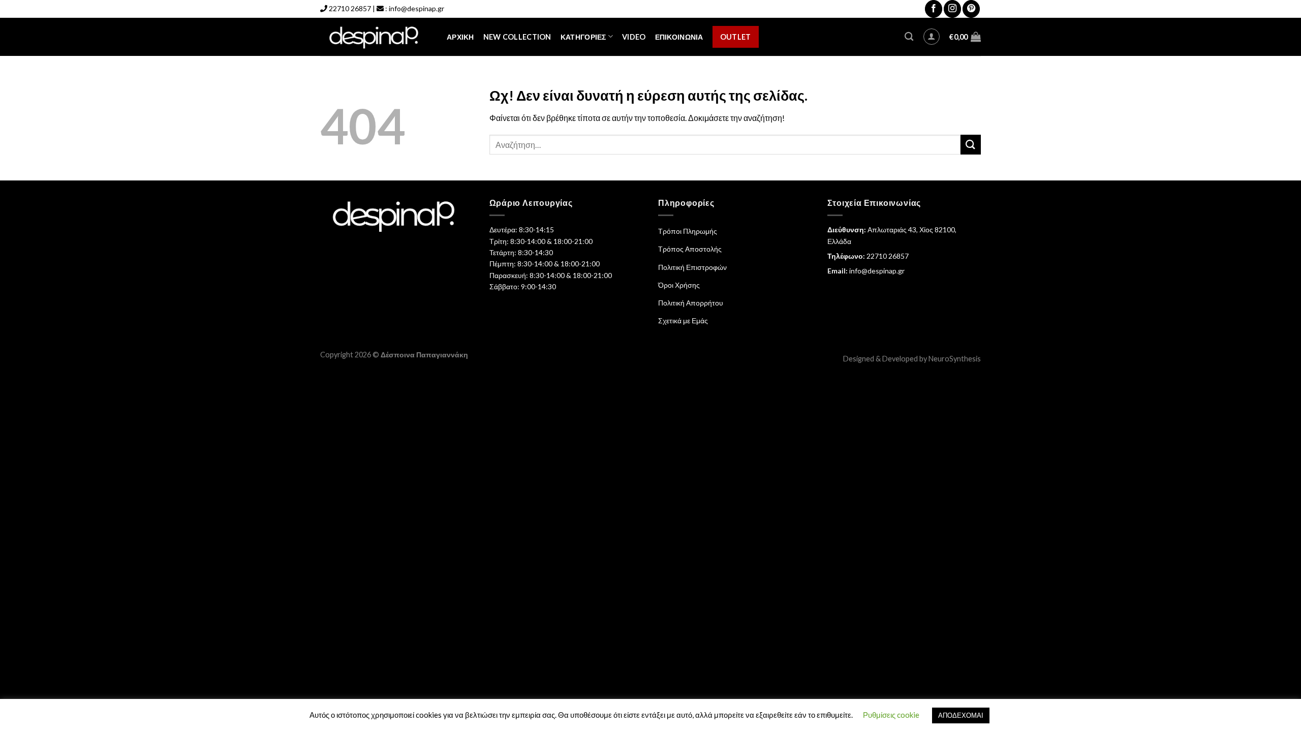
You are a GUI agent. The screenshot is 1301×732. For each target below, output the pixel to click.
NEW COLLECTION (517, 37)
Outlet (735, 37)
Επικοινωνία (679, 37)
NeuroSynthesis (954, 358)
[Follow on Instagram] (952, 9)
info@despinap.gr (416, 8)
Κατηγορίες (583, 37)
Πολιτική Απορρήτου (690, 302)
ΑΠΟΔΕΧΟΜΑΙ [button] (960, 715)
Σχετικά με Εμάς (683, 320)
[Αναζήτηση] (909, 36)
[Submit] (971, 145)
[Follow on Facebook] (933, 9)
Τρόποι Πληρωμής (687, 231)
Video (633, 37)
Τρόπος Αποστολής (690, 249)
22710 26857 (350, 8)
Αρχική (460, 37)
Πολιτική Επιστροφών (692, 267)
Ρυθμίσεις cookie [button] (891, 714)
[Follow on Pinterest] (971, 9)
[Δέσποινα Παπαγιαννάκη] (375, 37)
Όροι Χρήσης (679, 285)
